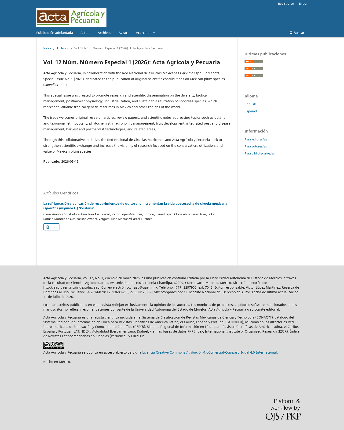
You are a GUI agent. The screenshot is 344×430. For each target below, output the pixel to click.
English (250, 104)
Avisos (123, 32)
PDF (53, 227)
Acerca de (144, 32)
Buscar (298, 32)
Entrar (303, 3)
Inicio (47, 48)
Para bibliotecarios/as (260, 153)
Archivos (104, 32)
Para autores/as (256, 146)
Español (251, 111)
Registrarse (286, 3)
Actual (85, 32)
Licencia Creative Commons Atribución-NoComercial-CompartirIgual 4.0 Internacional (209, 352)
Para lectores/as (256, 139)
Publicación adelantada (54, 32)
